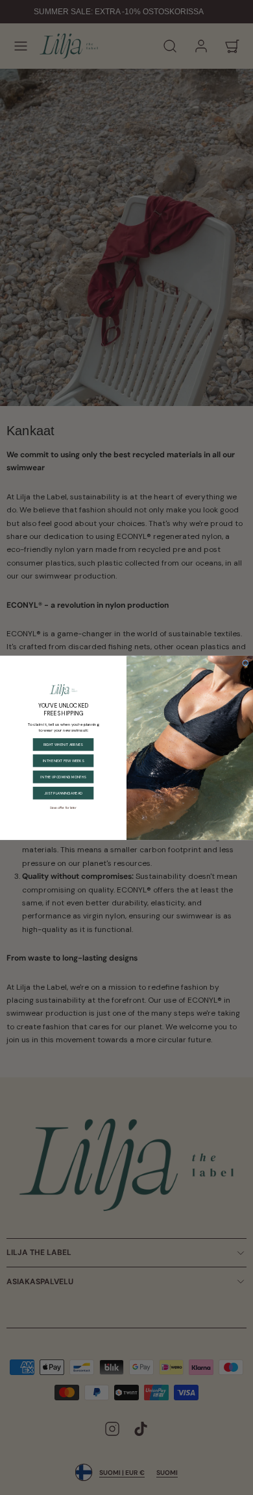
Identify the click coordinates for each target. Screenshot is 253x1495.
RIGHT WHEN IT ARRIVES (63, 744)
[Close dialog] (245, 662)
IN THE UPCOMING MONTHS (63, 776)
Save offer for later (63, 807)
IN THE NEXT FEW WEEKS (63, 760)
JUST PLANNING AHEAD (63, 793)
